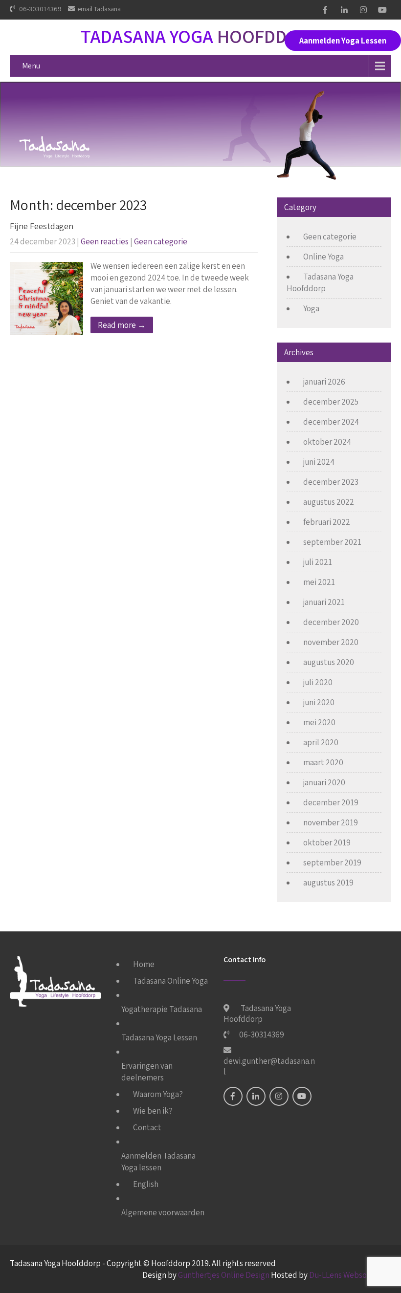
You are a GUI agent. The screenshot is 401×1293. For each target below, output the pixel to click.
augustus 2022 (328, 501)
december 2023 (330, 481)
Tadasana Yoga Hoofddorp (320, 282)
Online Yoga (323, 256)
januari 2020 (324, 782)
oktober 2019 (327, 842)
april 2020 (320, 742)
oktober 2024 (327, 441)
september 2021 (332, 542)
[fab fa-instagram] (363, 10)
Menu (31, 66)
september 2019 (332, 862)
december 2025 (330, 401)
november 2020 (330, 642)
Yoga (311, 308)
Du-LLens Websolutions (350, 1275)
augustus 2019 (328, 882)
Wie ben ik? (153, 1110)
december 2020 (331, 622)
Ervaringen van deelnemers (147, 1071)
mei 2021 (319, 582)
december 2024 (331, 421)
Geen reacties (105, 241)
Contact (147, 1127)
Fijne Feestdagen (41, 226)
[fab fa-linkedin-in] (344, 10)
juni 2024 (318, 461)
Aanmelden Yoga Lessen (342, 40)
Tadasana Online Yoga (170, 980)
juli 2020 (318, 682)
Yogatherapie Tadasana (161, 1009)
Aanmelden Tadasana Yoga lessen (158, 1161)
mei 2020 (319, 722)
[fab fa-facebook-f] (325, 10)
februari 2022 (326, 522)
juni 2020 (318, 702)
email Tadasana (99, 8)
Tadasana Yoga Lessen (159, 1037)
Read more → (122, 325)
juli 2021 (317, 562)
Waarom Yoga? (158, 1094)
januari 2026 (324, 381)
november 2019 (330, 822)
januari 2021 (324, 602)
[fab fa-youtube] (382, 10)
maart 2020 (323, 762)
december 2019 (330, 802)
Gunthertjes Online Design (223, 1275)
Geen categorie (160, 241)
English (145, 1184)
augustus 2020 (328, 662)
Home (144, 964)
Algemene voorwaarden (162, 1212)
